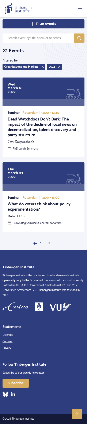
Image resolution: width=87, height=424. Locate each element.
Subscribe (16, 383)
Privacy (7, 348)
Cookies (7, 341)
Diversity (8, 335)
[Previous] (35, 243)
